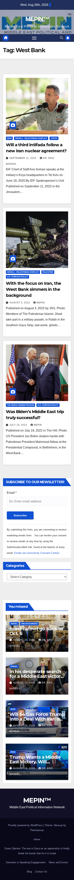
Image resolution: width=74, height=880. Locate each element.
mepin (41, 302)
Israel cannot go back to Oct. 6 (36, 631)
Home (37, 839)
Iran (9, 138)
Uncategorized (29, 624)
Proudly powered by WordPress (25, 825)
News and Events (58, 862)
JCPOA (54, 138)
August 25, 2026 (24, 640)
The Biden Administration (20, 405)
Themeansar (36, 830)
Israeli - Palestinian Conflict (31, 138)
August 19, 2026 (24, 768)
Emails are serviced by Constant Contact (36, 553)
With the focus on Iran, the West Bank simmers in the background (33, 289)
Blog (29, 871)
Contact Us (41, 871)
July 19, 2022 (18, 425)
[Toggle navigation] (34, 38)
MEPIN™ (37, 18)
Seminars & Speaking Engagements (26, 862)
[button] (61, 37)
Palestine (48, 272)
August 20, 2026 (24, 725)
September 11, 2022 (23, 158)
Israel (14, 624)
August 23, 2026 (24, 682)
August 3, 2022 (20, 302)
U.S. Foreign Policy (17, 277)
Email (12, 492)
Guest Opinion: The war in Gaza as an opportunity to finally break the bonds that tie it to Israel (37, 851)
